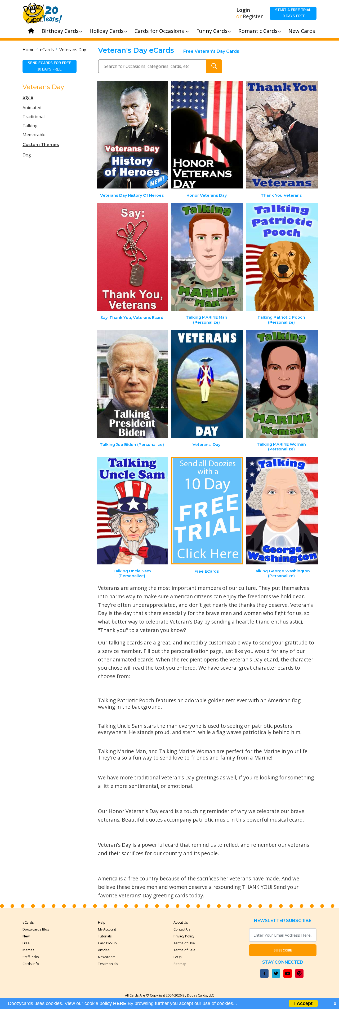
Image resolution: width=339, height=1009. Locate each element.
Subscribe (283, 950)
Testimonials (108, 964)
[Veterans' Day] (207, 384)
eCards (47, 49)
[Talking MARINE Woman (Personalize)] (282, 384)
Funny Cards (212, 30)
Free (26, 943)
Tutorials (105, 936)
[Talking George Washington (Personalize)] (282, 510)
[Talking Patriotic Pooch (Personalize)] (282, 257)
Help (101, 922)
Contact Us (181, 929)
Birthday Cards (60, 30)
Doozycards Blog (36, 929)
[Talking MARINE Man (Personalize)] (207, 257)
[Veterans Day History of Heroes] (132, 134)
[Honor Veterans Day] (207, 134)
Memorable (34, 135)
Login (243, 10)
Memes (28, 950)
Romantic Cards (258, 30)
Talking (30, 126)
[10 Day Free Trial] (207, 510)
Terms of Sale (184, 950)
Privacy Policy (183, 936)
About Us (180, 922)
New (26, 936)
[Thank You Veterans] (282, 134)
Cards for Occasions (160, 30)
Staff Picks (31, 957)
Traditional (33, 117)
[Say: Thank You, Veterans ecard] (132, 257)
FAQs (177, 957)
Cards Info (31, 964)
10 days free (293, 13)
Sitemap (179, 964)
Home (28, 49)
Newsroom (106, 957)
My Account (107, 929)
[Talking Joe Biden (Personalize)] (132, 384)
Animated (32, 108)
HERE (119, 1003)
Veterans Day (72, 49)
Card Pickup (107, 943)
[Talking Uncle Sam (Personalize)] (132, 510)
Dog (27, 155)
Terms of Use (184, 943)
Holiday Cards (107, 30)
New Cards (301, 30)
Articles (104, 950)
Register (253, 16)
